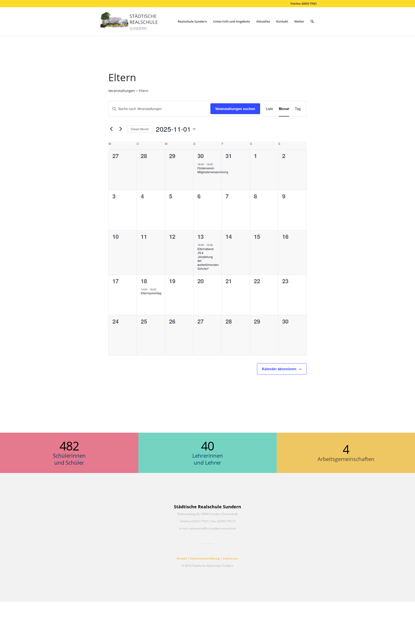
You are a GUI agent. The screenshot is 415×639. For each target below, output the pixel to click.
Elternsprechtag (151, 293)
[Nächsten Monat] (120, 129)
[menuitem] (192, 21)
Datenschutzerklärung (205, 558)
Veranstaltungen (121, 90)
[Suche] (312, 21)
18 (144, 281)
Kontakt (182, 558)
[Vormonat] (111, 129)
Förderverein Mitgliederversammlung (212, 170)
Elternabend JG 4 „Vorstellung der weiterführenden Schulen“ (208, 259)
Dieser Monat (139, 129)
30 (200, 156)
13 (200, 236)
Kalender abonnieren (279, 368)
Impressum (230, 558)
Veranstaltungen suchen (235, 108)
